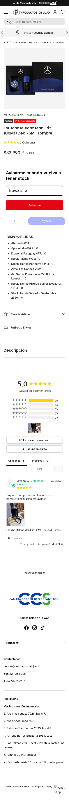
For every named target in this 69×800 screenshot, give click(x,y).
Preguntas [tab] (38, 460)
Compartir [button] (16, 538)
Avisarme (34, 205)
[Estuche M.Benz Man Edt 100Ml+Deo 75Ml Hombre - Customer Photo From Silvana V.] (34, 428)
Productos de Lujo (20, 786)
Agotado (47, 221)
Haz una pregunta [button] (36, 449)
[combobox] (34, 21)
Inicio (6, 42)
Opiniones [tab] (14, 460)
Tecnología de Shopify (41, 786)
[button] (63, 12)
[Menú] (6, 12)
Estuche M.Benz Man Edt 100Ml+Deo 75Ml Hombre (38, 42)
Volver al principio (34, 572)
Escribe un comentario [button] (36, 440)
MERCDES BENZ (13, 114)
